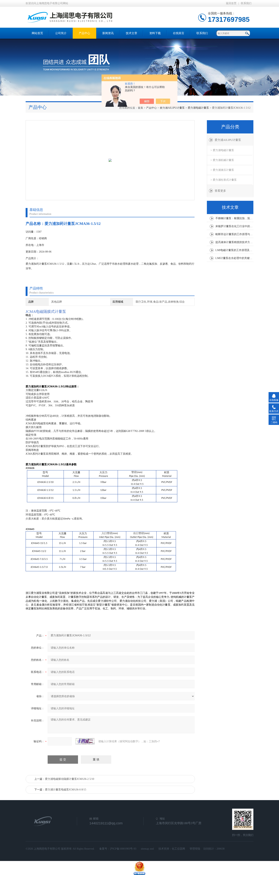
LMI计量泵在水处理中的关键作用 (234, 258)
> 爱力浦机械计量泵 (222, 160)
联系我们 (246, 3)
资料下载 (155, 33)
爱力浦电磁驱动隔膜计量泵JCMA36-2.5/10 (69, 779)
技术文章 (131, 33)
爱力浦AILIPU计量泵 (172, 107)
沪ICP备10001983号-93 (123, 848)
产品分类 (230, 126)
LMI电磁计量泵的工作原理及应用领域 (234, 250)
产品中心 (84, 33)
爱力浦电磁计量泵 (198, 107)
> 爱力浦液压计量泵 (222, 170)
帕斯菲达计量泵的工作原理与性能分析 (234, 234)
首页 (140, 107)
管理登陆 (195, 848)
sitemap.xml (147, 848)
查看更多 (220, 190)
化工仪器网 (178, 848)
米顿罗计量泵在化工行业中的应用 (234, 226)
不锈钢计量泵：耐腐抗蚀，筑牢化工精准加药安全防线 (234, 218)
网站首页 (37, 33)
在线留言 (178, 33)
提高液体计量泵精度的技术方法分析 (234, 242)
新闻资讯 (108, 33)
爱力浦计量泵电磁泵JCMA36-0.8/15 (65, 789)
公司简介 (61, 33)
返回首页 (231, 3)
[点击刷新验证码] (85, 741)
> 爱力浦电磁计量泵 (222, 150)
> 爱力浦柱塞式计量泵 (223, 179)
